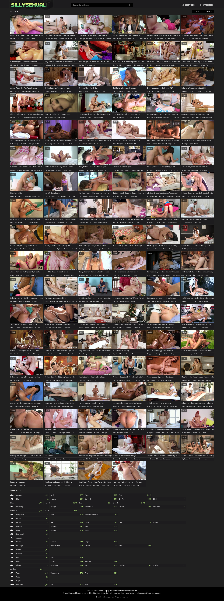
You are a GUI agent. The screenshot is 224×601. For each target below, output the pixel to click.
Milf (135, 546)
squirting (140, 170)
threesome (142, 39)
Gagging (32, 526)
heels (47, 144)
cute (11, 222)
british (63, 406)
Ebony (32, 518)
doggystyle (55, 91)
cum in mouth (62, 196)
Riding (67, 561)
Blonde (26, 503)
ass (207, 65)
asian (53, 249)
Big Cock (101, 499)
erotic (121, 249)
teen (70, 170)
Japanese (32, 538)
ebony (128, 91)
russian (97, 91)
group (134, 39)
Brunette (129, 503)
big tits (12, 39)
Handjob (67, 530)
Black (169, 499)
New (197, 11)
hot (182, 39)
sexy (46, 222)
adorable (184, 406)
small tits (68, 39)
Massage (32, 546)
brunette (167, 39)
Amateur (32, 495)
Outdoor (32, 554)
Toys (101, 573)
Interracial (32, 534)
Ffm (135, 522)
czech (30, 354)
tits (18, 39)
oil (64, 91)
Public (67, 557)
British (95, 503)
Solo (101, 565)
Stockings (169, 565)
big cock (48, 65)
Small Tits (67, 565)
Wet (67, 585)
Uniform (32, 577)
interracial (100, 354)
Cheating (32, 507)
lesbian (108, 39)
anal (21, 39)
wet (109, 249)
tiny (74, 39)
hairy (114, 275)
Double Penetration (101, 515)
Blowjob (61, 503)
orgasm (58, 170)
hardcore (35, 65)
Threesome (67, 573)
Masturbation (67, 546)
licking (69, 91)
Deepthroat (32, 515)
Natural (32, 550)
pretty (29, 301)
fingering (191, 91)
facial (27, 39)
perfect (36, 406)
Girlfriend (67, 526)
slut (17, 433)
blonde (32, 39)
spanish (206, 196)
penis (12, 275)
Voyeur (32, 581)
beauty (12, 249)
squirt (191, 144)
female (33, 275)
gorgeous (63, 222)
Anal (67, 495)
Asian (101, 495)
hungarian (96, 406)
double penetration (124, 39)
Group (101, 526)
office (12, 433)
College (67, 507)
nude (196, 144)
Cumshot (26, 511)
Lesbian (67, 542)
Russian (101, 561)
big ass (149, 39)
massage (54, 39)
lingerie (172, 65)
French (169, 522)
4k (79, 144)
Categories (207, 5)
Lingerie (101, 542)
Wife (101, 585)
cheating (58, 459)
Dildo (67, 515)
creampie (129, 65)
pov (124, 301)
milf (199, 328)
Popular (209, 11)
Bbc (32, 499)
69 (118, 275)
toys (65, 328)
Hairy (32, 530)
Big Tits (135, 499)
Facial (32, 522)
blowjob (47, 39)
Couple (135, 507)
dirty (19, 301)
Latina (32, 542)
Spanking (135, 565)
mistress (70, 406)
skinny (39, 170)
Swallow (26, 569)
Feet (67, 522)
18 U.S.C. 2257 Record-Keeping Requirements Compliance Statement (112, 591)
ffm (193, 275)
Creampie (169, 507)
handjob (101, 39)
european (120, 170)
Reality (32, 561)
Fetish (101, 522)
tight (194, 222)
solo (27, 275)
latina (101, 144)
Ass (135, 495)
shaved (61, 39)
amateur (55, 117)
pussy (103, 91)
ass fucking (36, 117)
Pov (32, 557)
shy (148, 91)
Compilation (101, 507)
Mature (101, 546)
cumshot (59, 65)
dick (53, 65)
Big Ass (67, 499)
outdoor (134, 91)
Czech (61, 511)
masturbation (26, 91)
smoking (107, 196)
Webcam (32, 585)
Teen (32, 573)
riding (65, 170)
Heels (101, 530)
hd (40, 65)
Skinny (32, 565)
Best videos (189, 5)
